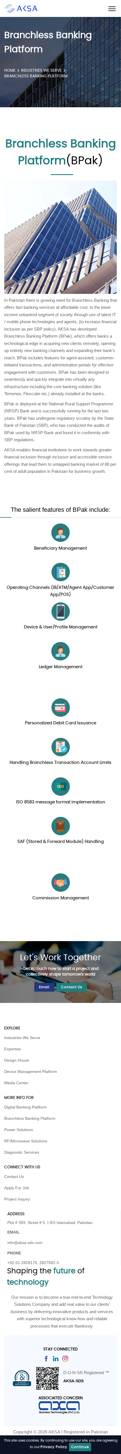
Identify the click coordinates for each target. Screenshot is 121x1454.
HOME (9, 71)
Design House (16, 1060)
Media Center (16, 1083)
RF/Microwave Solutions (25, 1141)
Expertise (12, 1049)
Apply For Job (16, 1188)
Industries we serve (41, 71)
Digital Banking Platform (25, 1107)
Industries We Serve (22, 1037)
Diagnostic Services (21, 1152)
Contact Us (71, 987)
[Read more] (46, 1358)
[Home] (21, 8)
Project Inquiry (17, 1199)
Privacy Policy (54, 1447)
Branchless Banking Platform (29, 1118)
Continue (80, 1447)
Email (44, 987)
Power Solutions (18, 1129)
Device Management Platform (30, 1071)
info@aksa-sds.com (24, 1242)
